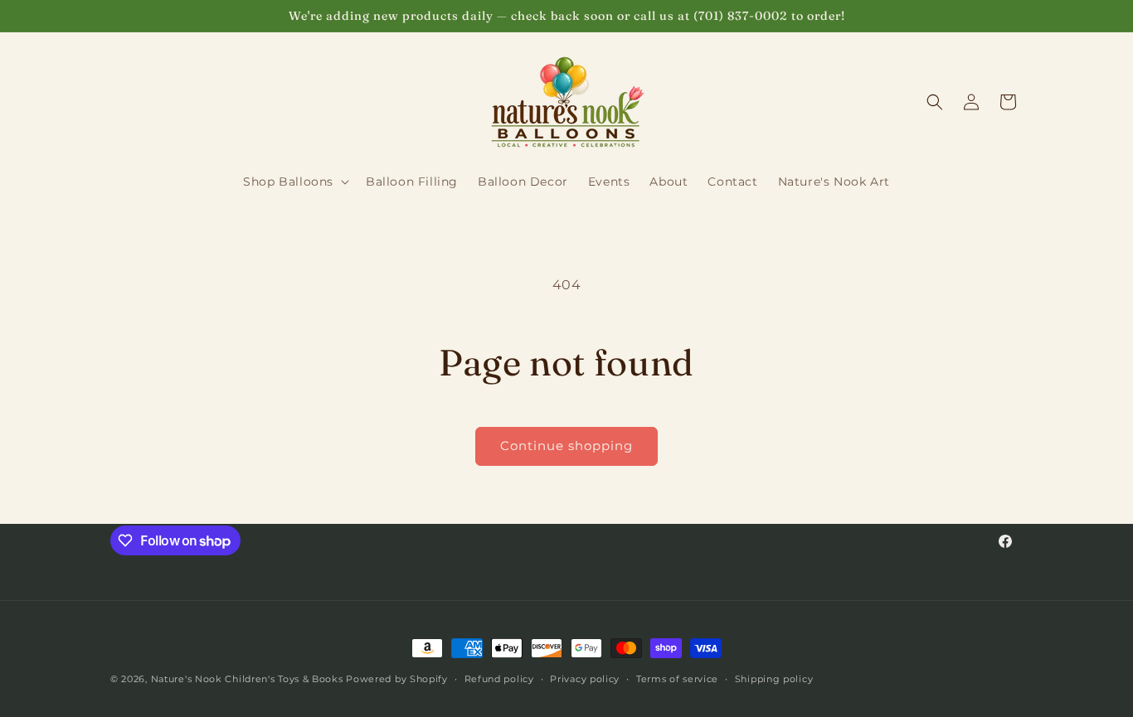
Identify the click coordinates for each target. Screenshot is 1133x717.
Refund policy (499, 679)
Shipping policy (774, 679)
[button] (294, 181)
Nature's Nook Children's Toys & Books (247, 679)
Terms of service (677, 679)
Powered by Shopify (397, 679)
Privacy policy (585, 679)
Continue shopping (566, 445)
